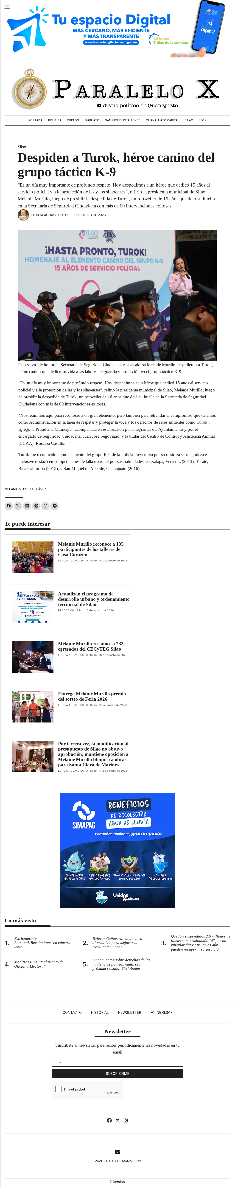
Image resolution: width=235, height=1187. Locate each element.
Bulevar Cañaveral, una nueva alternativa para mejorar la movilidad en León (117, 942)
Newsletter (129, 1012)
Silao (189, 120)
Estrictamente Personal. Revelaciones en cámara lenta (42, 942)
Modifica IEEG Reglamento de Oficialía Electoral (39, 964)
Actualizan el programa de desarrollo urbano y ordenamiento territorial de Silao (94, 599)
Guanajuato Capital (162, 120)
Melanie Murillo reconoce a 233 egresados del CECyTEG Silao (91, 646)
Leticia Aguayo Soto (49, 215)
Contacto (72, 1012)
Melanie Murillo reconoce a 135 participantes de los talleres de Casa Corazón (91, 549)
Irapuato (92, 120)
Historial (100, 1012)
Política (55, 120)
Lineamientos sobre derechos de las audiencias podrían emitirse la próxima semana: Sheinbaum (121, 964)
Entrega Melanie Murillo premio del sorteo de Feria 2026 (92, 696)
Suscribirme (117, 1073)
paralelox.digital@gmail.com (117, 1161)
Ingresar (164, 1012)
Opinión (73, 120)
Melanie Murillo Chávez (25, 489)
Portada (35, 120)
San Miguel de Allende (122, 120)
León (203, 120)
